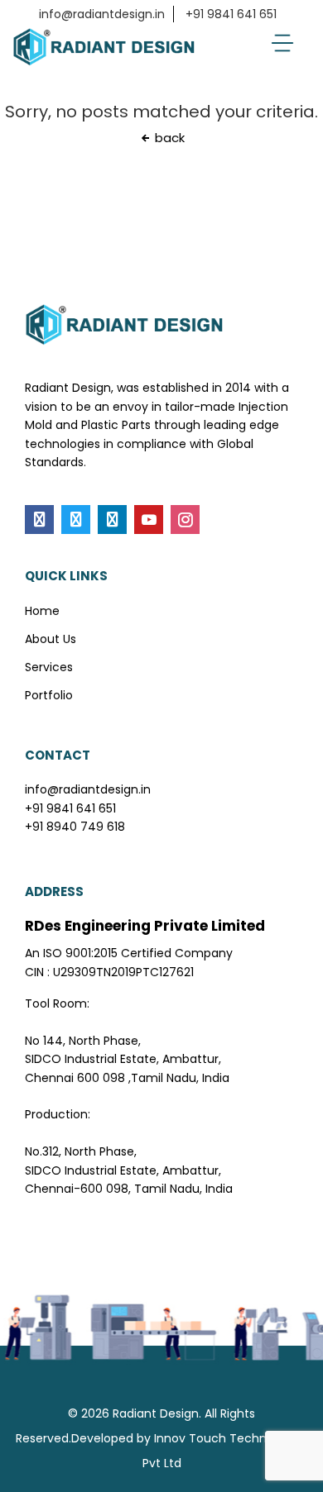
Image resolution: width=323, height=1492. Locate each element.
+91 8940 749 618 (75, 826)
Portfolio (49, 695)
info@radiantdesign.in (102, 14)
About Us (50, 639)
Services (49, 667)
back (168, 137)
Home (42, 611)
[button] (282, 43)
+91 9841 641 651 (231, 14)
